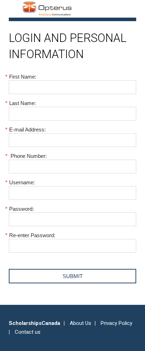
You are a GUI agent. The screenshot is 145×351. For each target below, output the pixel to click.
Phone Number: (28, 156)
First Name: (22, 77)
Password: (21, 209)
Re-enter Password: (32, 235)
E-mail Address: (27, 130)
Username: (22, 182)
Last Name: (22, 103)
